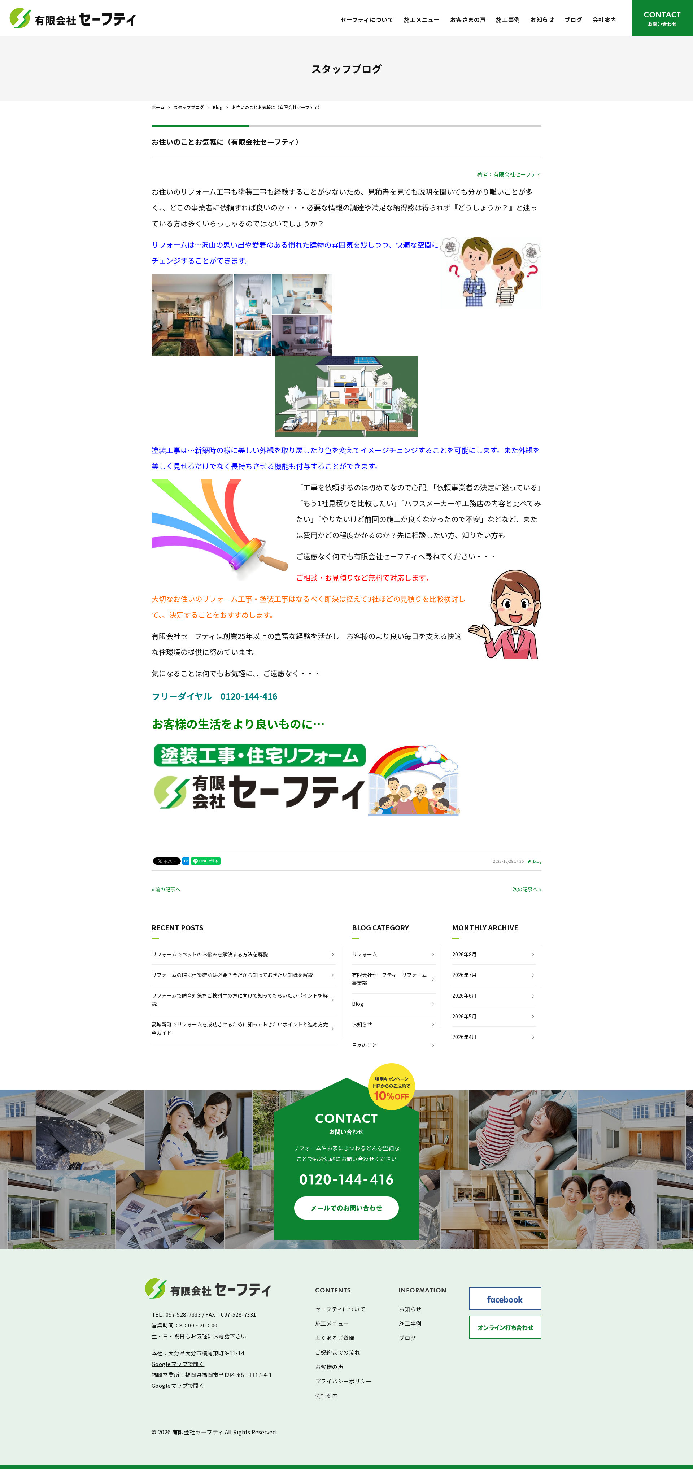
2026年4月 (464, 1036)
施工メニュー (422, 19)
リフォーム (364, 954)
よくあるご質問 (335, 1338)
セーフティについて (367, 19)
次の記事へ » (527, 889)
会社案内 (604, 19)
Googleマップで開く (178, 1364)
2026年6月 (464, 995)
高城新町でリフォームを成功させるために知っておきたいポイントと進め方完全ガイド (240, 1028)
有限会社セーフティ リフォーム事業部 (389, 978)
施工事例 (508, 19)
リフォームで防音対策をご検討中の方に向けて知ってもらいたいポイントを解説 (240, 999)
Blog (537, 861)
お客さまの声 (468, 19)
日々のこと (364, 1045)
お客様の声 (329, 1366)
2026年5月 (464, 1016)
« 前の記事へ (166, 889)
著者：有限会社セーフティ (509, 174)
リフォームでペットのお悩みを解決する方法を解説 (210, 954)
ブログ (574, 19)
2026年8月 (464, 954)
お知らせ (542, 19)
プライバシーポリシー (343, 1381)
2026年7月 (464, 974)
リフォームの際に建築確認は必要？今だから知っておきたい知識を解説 (232, 974)
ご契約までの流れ (338, 1352)
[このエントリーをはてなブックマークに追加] (185, 861)
